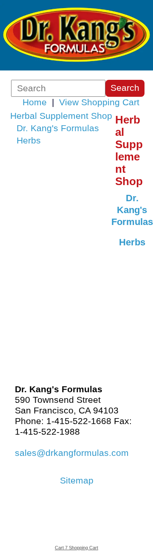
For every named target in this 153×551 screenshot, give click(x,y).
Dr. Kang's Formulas (58, 128)
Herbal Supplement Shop (61, 116)
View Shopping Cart (99, 102)
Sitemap (77, 480)
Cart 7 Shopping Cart (76, 547)
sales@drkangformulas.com (72, 453)
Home (35, 102)
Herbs (29, 140)
